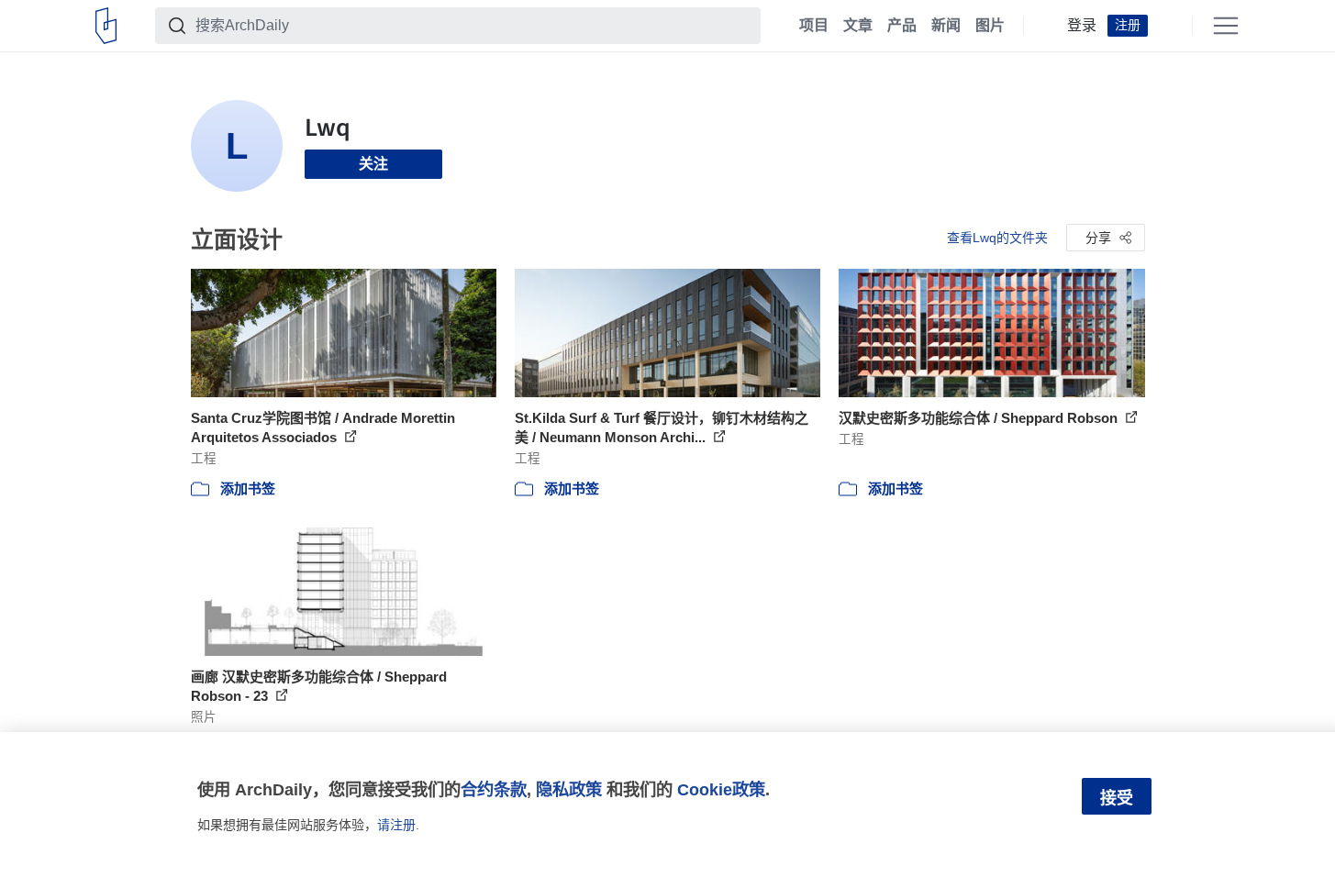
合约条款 (494, 789)
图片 (990, 26)
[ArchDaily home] (106, 25)
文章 (858, 26)
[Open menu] (1225, 25)
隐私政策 (569, 789)
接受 (1116, 798)
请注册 (396, 824)
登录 (1081, 26)
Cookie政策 (721, 789)
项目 (814, 26)
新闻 (946, 26)
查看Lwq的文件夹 (997, 237)
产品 (902, 26)
